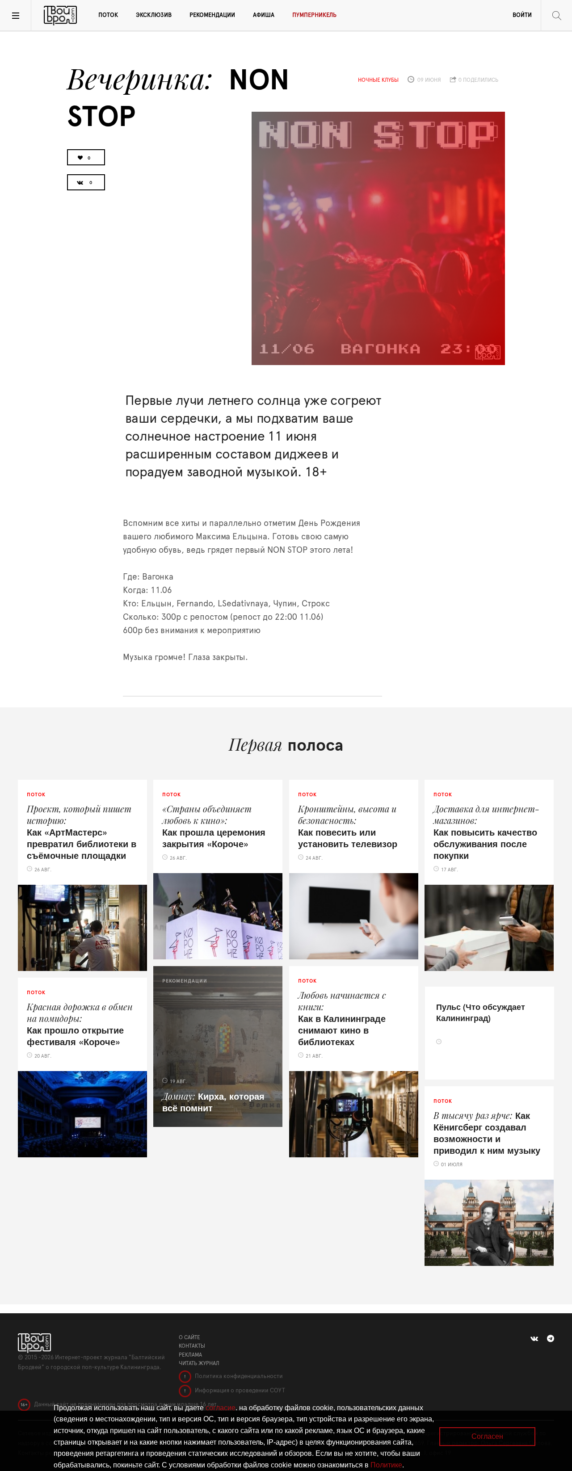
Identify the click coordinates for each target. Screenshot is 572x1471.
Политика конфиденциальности (238, 1376)
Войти (522, 15)
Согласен (487, 1436)
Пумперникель (314, 15)
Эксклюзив (154, 15)
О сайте (189, 1337)
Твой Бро (60, 15)
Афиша (263, 15)
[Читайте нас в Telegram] (550, 1338)
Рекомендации (212, 15)
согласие (221, 1408)
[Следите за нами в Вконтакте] (534, 1338)
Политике (386, 1465)
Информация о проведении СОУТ (239, 1391)
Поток (108, 15)
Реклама (190, 1355)
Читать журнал (199, 1363)
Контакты (192, 1346)
